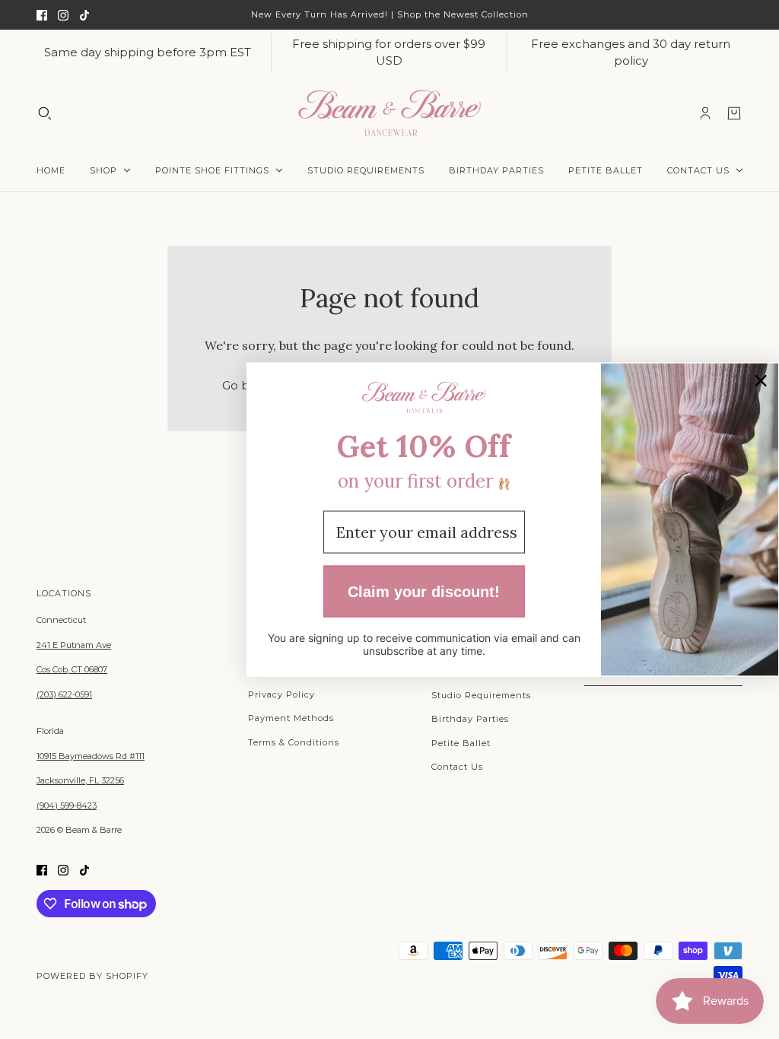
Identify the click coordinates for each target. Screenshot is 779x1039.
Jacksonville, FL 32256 (80, 780)
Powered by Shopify (92, 976)
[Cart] (734, 112)
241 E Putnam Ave (74, 645)
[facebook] (41, 15)
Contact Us (457, 766)
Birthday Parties (470, 718)
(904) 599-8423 (67, 805)
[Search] (45, 112)
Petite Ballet (461, 743)
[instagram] (63, 15)
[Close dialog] (761, 381)
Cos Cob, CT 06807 (72, 669)
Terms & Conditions (293, 742)
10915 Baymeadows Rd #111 (91, 756)
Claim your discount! (424, 591)
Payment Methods (291, 718)
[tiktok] (84, 15)
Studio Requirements (481, 695)
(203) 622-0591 (64, 694)
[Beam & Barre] (389, 113)
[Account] (705, 112)
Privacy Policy (281, 694)
